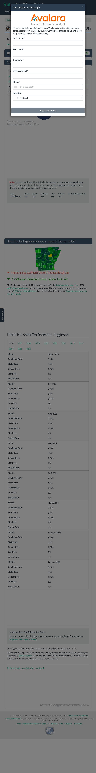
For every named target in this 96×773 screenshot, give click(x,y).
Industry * (17, 93)
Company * (18, 60)
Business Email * (20, 71)
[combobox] (16, 87)
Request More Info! (48, 110)
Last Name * (18, 49)
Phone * (16, 82)
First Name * (19, 38)
